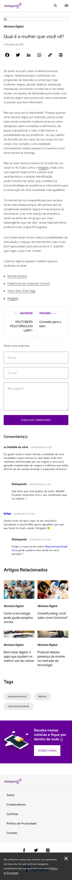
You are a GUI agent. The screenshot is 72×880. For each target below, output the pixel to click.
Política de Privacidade (22, 823)
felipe (7, 513)
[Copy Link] (50, 55)
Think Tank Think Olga (21, 291)
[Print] (60, 55)
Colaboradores (16, 804)
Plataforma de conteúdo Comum (28, 283)
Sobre (10, 795)
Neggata (43, 168)
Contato (12, 833)
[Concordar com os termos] (66, 858)
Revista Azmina (17, 276)
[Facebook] (7, 55)
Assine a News (47, 750)
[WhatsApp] (39, 55)
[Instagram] (48, 851)
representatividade (18, 706)
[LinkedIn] (28, 55)
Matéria (42, 696)
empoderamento (17, 696)
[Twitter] (18, 55)
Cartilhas (12, 814)
